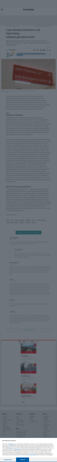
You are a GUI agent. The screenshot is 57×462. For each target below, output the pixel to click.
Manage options (8, 459)
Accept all (22, 459)
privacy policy (32, 454)
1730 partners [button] (11, 443)
